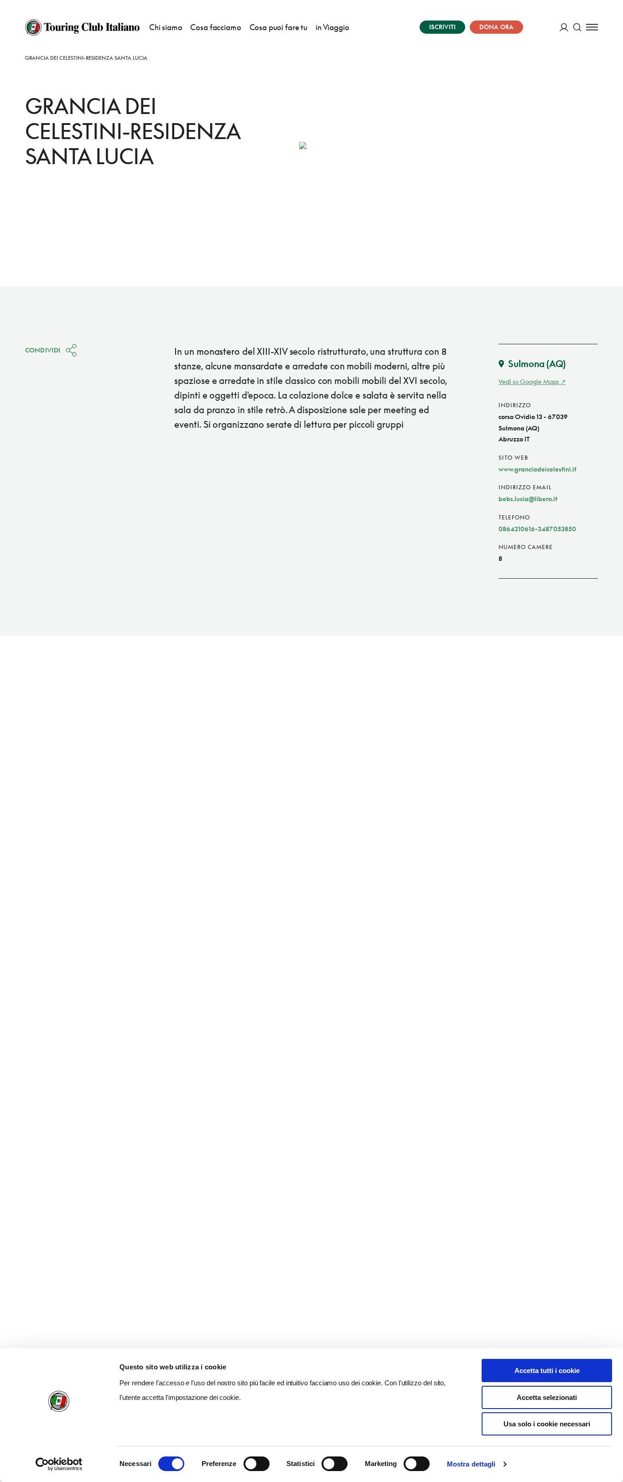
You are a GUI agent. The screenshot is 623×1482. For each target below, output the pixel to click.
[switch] (257, 1463)
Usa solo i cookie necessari (547, 1424)
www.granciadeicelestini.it (537, 469)
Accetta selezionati (547, 1397)
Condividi (43, 350)
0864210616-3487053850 (537, 529)
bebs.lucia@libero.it (527, 499)
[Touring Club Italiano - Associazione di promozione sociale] (82, 27)
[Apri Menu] (592, 27)
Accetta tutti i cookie (547, 1370)
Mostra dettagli (471, 1464)
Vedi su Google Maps (528, 381)
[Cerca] (577, 27)
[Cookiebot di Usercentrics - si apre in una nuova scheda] (59, 1464)
